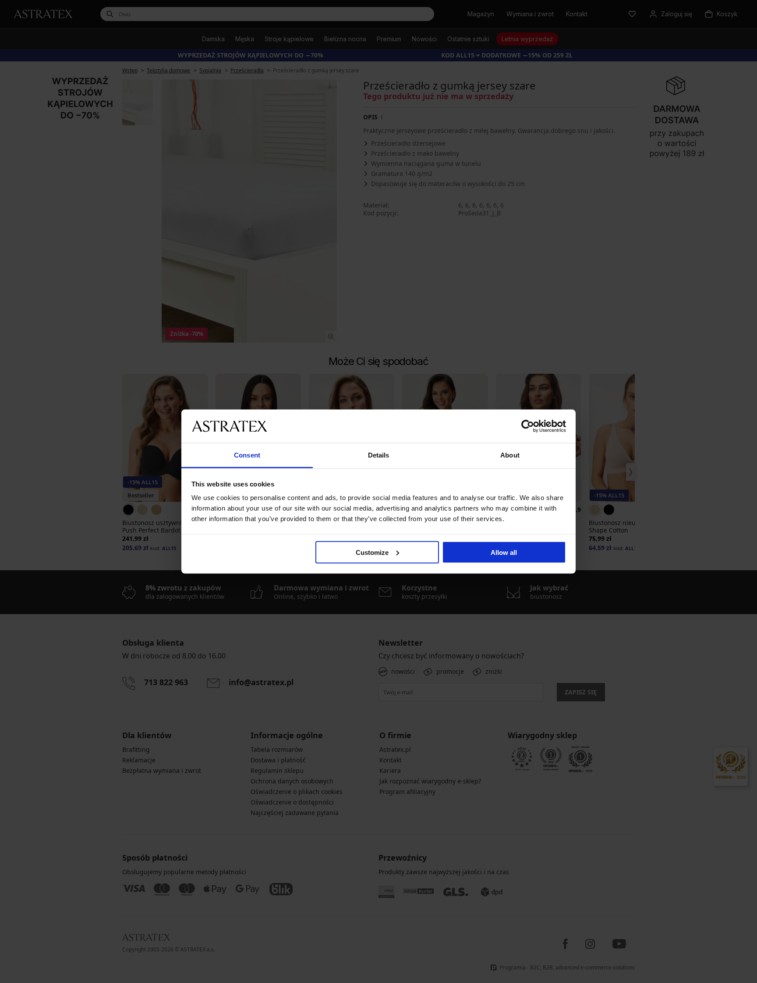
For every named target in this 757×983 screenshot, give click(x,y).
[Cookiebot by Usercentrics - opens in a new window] (527, 426)
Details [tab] (378, 455)
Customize (372, 552)
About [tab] (510, 455)
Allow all (504, 552)
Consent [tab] (247, 455)
